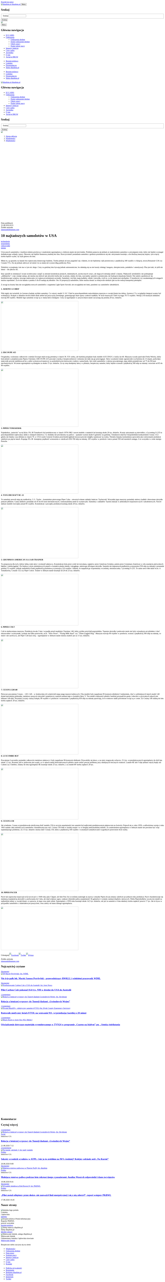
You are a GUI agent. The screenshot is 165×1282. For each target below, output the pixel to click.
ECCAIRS (10, 35)
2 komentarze (6, 1148)
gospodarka (5, 244)
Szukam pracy (11, 1255)
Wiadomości (10, 138)
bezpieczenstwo (7, 1225)
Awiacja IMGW (12, 57)
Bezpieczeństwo (12, 61)
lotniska (4, 1217)
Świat (3, 1134)
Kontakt (9, 1264)
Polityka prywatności (14, 1268)
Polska (3, 1152)
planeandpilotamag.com (10, 230)
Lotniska (9, 63)
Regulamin (10, 1270)
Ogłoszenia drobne (18, 40)
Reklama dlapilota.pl (14, 1272)
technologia (5, 241)
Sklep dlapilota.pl (12, 68)
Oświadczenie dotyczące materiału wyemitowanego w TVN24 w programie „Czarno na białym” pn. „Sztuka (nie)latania (60, 1024)
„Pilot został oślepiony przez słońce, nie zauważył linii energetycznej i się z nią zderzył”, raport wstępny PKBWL (56, 1195)
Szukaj (5, 16)
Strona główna (11, 136)
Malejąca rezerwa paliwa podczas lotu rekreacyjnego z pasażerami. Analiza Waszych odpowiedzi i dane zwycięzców (58, 1177)
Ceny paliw (10, 50)
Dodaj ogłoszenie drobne (20, 42)
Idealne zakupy (7, 1232)
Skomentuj (5, 971)
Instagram (9, 1277)
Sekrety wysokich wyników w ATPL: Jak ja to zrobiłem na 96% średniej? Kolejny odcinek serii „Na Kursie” (55, 1159)
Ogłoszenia (10, 37)
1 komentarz (5, 995)
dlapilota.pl (16, 4)
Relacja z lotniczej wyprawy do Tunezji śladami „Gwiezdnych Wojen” (35, 1001)
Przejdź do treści (7, 2)
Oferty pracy (15, 44)
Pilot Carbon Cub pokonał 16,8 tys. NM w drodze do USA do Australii (36, 990)
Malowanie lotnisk (8, 1241)
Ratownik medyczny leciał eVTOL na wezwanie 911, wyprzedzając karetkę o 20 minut (43, 1013)
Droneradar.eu (11, 65)
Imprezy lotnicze (12, 48)
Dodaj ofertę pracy (18, 46)
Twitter (8, 1279)
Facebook (9, 1275)
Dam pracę (10, 1253)
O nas (8, 55)
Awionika (9, 53)
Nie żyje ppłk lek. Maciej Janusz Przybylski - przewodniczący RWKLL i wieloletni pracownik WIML (51, 978)
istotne (3, 248)
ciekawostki (5, 246)
